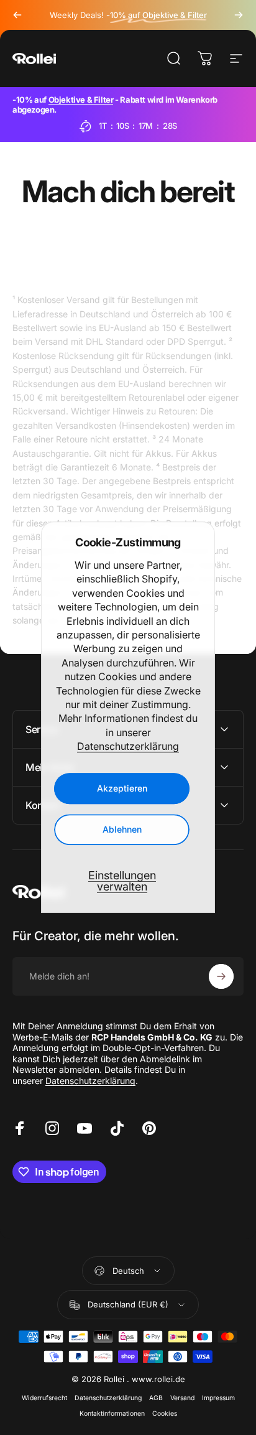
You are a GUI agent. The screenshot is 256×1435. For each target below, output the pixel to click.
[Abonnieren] (221, 976)
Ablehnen (122, 830)
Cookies (164, 1413)
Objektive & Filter (81, 100)
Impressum (218, 1398)
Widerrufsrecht (44, 1398)
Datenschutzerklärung (128, 746)
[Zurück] (17, 15)
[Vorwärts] (238, 15)
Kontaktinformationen (112, 1413)
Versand (182, 1398)
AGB (156, 1398)
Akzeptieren (122, 788)
